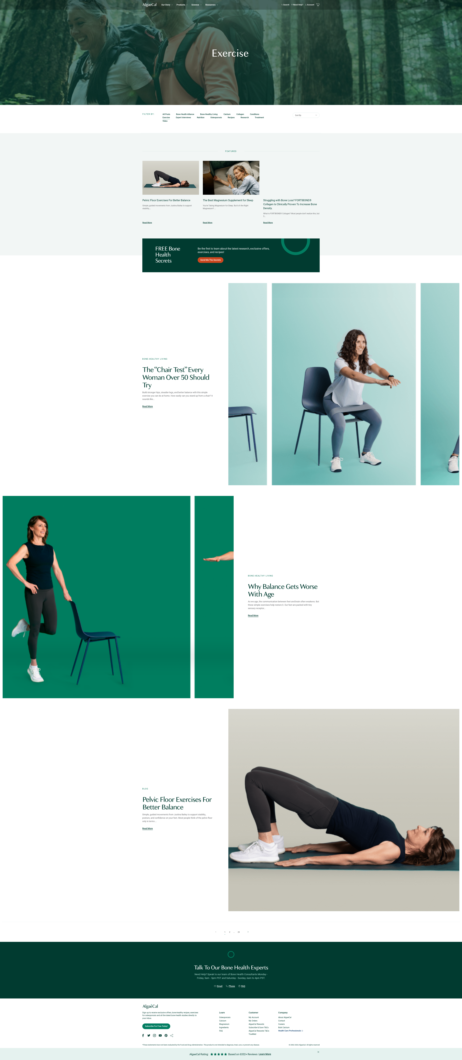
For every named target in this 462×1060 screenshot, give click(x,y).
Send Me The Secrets (210, 260)
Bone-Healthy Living (209, 114)
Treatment (259, 117)
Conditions (254, 114)
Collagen (240, 114)
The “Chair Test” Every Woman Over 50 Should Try (175, 377)
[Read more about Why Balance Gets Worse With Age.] (118, 597)
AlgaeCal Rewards (256, 1024)
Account (310, 5)
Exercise (166, 117)
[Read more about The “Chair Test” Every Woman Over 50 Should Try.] (343, 384)
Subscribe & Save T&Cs (259, 1027)
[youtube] (160, 1036)
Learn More (265, 1054)
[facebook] (143, 1036)
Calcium (227, 114)
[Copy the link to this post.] (172, 1036)
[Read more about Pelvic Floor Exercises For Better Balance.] (343, 810)
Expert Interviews (183, 117)
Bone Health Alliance (185, 114)
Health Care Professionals (289, 1031)
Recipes (231, 117)
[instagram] (154, 1036)
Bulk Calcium (283, 1027)
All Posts (166, 114)
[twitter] (149, 1036)
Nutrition (200, 117)
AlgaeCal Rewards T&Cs (259, 1030)
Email (219, 986)
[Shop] (318, 5)
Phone (232, 986)
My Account (254, 1017)
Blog (145, 788)
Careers (281, 1024)
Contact (281, 1020)
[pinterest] (166, 1036)
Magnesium (224, 1024)
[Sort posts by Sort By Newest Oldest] (306, 116)
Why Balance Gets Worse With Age (282, 590)
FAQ (243, 986)
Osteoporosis (216, 117)
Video (165, 121)
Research (245, 117)
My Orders (253, 1020)
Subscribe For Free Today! (156, 1026)
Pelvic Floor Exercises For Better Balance (176, 803)
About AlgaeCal (284, 1017)
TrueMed (252, 1034)
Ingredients (224, 1027)
